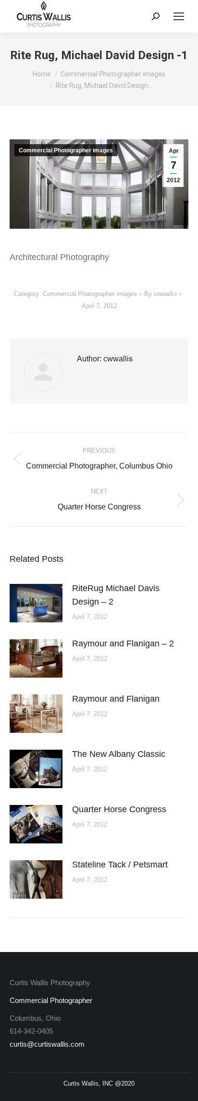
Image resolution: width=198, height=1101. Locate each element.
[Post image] (36, 603)
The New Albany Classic (118, 754)
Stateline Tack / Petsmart (120, 864)
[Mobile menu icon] (178, 16)
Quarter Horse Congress (119, 809)
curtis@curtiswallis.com (47, 1044)
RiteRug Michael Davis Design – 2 (116, 594)
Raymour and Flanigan (116, 699)
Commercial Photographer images (66, 150)
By (160, 293)
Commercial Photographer (51, 1000)
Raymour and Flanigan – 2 (123, 643)
